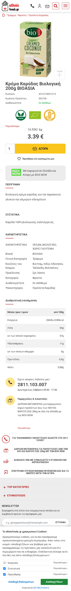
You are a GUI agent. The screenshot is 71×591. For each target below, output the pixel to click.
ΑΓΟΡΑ (43, 148)
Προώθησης (14, 574)
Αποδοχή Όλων (54, 581)
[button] (35, 49)
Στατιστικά (14, 568)
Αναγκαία (13, 562)
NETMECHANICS (41, 588)
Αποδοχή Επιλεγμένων (21, 581)
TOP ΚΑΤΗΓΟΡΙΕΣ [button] (18, 486)
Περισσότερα (12, 126)
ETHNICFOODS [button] (16, 495)
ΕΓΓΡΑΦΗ (60, 522)
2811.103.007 (32, 384)
